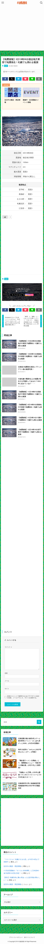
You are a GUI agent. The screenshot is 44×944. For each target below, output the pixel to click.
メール (7, 681)
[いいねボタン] (5, 217)
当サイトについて (29, 937)
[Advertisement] (22, 29)
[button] (5, 79)
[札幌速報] (22, 2)
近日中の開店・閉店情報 (12, 866)
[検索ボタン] (41, 2)
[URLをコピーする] (39, 79)
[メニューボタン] (2, 2)
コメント (8, 647)
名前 (6, 673)
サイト (7, 689)
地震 (6, 66)
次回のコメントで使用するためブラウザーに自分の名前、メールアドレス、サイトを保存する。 (23, 697)
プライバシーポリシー (16, 937)
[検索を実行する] (39, 722)
